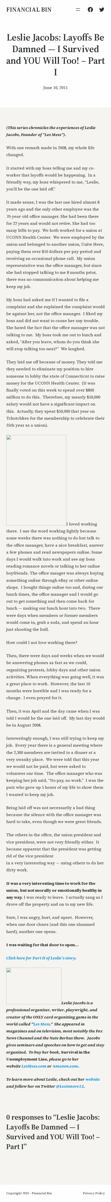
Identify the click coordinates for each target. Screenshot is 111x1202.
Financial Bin (29, 9)
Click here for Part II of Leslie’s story (40, 958)
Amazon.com (65, 1066)
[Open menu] (78, 9)
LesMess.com (33, 1066)
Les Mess (41, 1024)
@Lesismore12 (70, 1086)
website (92, 1079)
